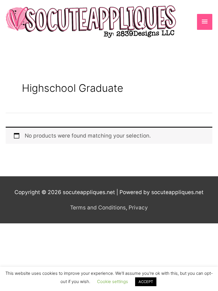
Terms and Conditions (98, 207)
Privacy (138, 207)
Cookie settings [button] (112, 281)
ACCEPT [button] (146, 281)
